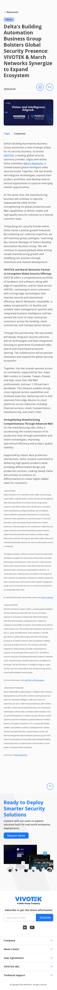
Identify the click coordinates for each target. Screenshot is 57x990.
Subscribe (45, 917)
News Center (11, 949)
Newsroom (12, 12)
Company (9, 940)
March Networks (33, 163)
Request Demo (16, 835)
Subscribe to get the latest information (28, 910)
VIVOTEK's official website (34, 680)
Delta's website (47, 597)
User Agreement (14, 957)
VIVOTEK (9, 155)
